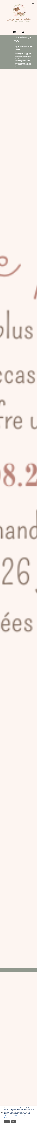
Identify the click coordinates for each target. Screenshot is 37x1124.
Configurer (6, 1118)
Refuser (14, 1122)
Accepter (7, 1122)
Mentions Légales (24, 1115)
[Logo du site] (18, 14)
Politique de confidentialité (10, 1115)
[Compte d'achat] (23, 32)
